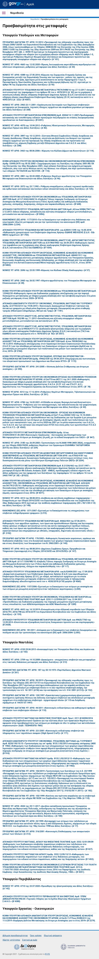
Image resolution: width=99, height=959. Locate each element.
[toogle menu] (4, 13)
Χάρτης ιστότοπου (11, 940)
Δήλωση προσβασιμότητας (15, 935)
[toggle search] (94, 4)
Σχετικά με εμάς (29, 940)
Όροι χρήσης (36, 935)
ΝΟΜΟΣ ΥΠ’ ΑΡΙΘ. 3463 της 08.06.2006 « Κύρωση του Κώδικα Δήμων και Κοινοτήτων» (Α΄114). (48, 151)
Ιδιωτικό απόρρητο (53, 935)
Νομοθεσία (35, 19)
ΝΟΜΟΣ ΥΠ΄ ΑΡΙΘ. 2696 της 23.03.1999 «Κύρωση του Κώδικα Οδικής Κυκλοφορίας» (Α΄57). (46, 270)
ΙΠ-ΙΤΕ (47, 954)
